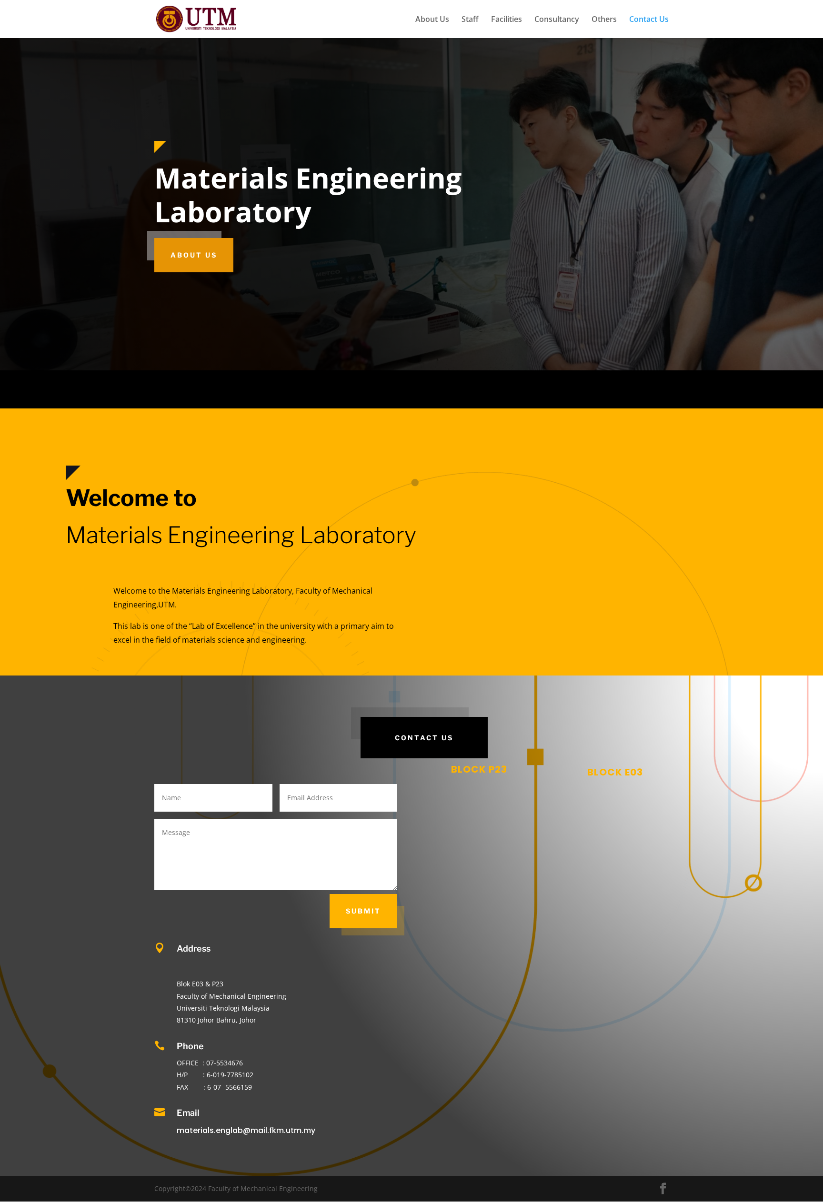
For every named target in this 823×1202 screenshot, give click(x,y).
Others (604, 20)
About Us (432, 20)
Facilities (506, 20)
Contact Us (649, 20)
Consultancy (556, 20)
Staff (470, 20)
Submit (363, 911)
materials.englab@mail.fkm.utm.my (246, 1130)
